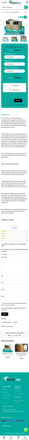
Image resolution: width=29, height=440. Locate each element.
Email (3, 296)
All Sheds (7, 12)
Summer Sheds (14, 12)
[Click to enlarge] (4, 31)
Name (3, 289)
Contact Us (5, 392)
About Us (5, 389)
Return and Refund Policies (19, 401)
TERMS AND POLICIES (18, 387)
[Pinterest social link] (16, 335)
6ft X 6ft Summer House (7, 353)
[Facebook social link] (12, 335)
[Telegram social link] (20, 335)
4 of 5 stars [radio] (13, 254)
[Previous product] (24, 12)
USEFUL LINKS (6, 386)
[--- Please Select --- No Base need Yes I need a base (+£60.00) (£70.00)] (14, 57)
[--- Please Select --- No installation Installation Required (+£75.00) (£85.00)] (14, 64)
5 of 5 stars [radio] (14, 254)
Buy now (18, 100)
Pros (2, 276)
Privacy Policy (18, 391)
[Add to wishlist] (11, 346)
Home (2, 12)
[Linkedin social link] (18, 335)
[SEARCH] (26, 7)
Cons (2, 282)
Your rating (4, 254)
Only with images (7, 322)
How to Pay (5, 397)
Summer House (10, 355)
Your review (4, 257)
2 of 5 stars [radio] (10, 254)
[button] (11, 348)
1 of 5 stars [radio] (9, 254)
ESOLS (24, 433)
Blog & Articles (6, 395)
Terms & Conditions (19, 393)
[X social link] (14, 335)
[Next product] (27, 12)
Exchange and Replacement (18, 397)
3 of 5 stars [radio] (11, 254)
